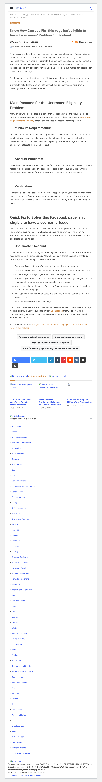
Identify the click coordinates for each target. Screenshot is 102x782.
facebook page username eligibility (51, 342)
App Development (19, 437)
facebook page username (69, 337)
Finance (15, 535)
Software (16, 699)
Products (15, 655)
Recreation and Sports (21, 666)
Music (14, 628)
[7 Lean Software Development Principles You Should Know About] (51, 390)
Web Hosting (17, 742)
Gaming (15, 552)
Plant (14, 650)
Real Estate (16, 661)
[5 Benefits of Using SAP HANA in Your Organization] (79, 390)
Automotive (17, 448)
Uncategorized (18, 726)
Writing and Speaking (21, 753)
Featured (15, 530)
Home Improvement (20, 579)
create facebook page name (34, 337)
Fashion (15, 524)
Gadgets (15, 546)
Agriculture (16, 426)
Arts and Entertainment (21, 443)
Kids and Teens (18, 601)
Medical (15, 617)
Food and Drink (18, 541)
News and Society (19, 633)
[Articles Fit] (21, 8)
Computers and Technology (23, 486)
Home (14, 14)
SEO (13, 688)
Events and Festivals (20, 519)
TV (13, 720)
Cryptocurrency (18, 497)
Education (16, 513)
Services (15, 693)
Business (15, 459)
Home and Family (19, 568)
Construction (17, 492)
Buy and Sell (17, 464)
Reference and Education (22, 671)
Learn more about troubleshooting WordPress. (27, 775)
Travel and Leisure (19, 715)
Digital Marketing (19, 508)
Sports (14, 704)
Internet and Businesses (22, 590)
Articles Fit (16, 42)
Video (14, 731)
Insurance (16, 584)
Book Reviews (18, 454)
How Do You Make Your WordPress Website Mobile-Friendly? (20, 402)
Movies (15, 622)
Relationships (17, 677)
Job (13, 595)
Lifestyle (15, 611)
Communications (19, 481)
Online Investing (18, 639)
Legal (14, 606)
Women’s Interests (19, 748)
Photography (17, 644)
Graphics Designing (20, 557)
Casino (15, 470)
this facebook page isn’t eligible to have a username (51, 348)
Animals (15, 432)
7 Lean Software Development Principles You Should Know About (50, 402)
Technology (23, 14)
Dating (14, 503)
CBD (14, 475)
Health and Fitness (20, 562)
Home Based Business (21, 573)
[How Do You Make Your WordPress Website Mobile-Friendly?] (22, 390)
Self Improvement (19, 682)
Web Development (19, 737)
